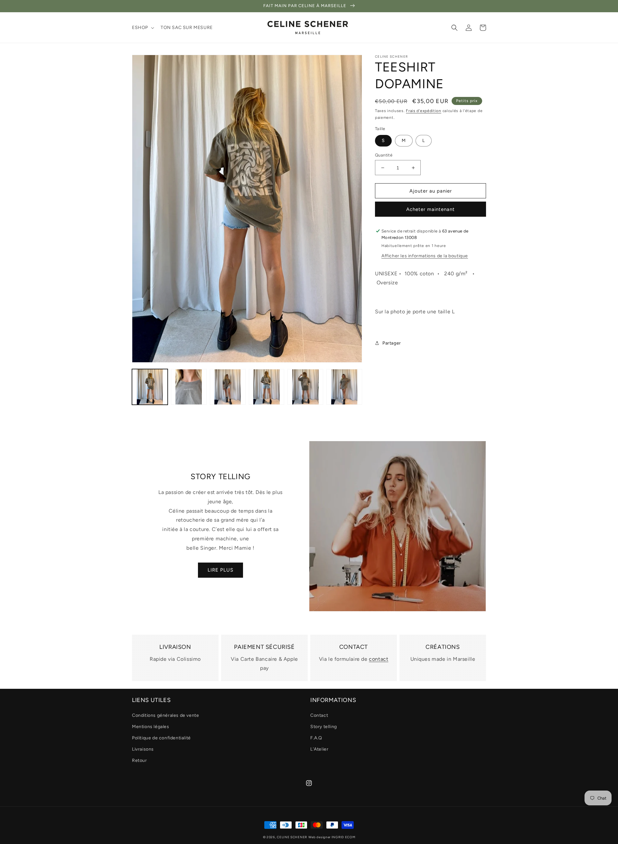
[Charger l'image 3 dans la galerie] (228, 387)
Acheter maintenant (430, 209)
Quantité (383, 155)
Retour (139, 760)
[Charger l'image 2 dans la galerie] (189, 387)
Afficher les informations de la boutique (424, 256)
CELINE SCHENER (292, 837)
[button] (142, 27)
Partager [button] (391, 343)
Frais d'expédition (423, 111)
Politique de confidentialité (161, 738)
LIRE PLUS (220, 570)
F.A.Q (316, 738)
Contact (319, 715)
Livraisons (143, 749)
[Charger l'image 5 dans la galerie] (305, 387)
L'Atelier (319, 749)
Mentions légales (150, 726)
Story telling (323, 726)
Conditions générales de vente (165, 715)
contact (378, 659)
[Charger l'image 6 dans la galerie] (344, 387)
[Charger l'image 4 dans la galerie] (267, 387)
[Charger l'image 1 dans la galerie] (150, 387)
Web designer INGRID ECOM (331, 837)
